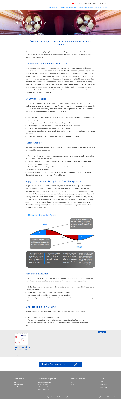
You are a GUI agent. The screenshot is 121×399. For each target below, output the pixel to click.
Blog (89, 3)
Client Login (103, 3)
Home (85, 3)
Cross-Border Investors (44, 382)
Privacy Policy (112, 396)
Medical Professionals (43, 389)
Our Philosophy (18, 384)
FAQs (72, 384)
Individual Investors (42, 384)
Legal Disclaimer (102, 396)
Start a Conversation (53, 364)
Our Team (17, 387)
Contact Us (95, 3)
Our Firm (16, 382)
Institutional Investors (43, 387)
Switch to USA (78, 3)
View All (102, 332)
